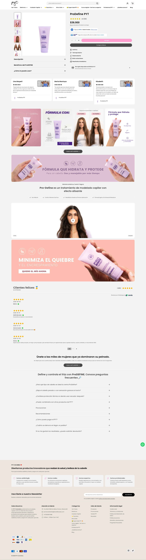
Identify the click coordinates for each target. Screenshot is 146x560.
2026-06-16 (16, 313)
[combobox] (73, 3)
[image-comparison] (73, 220)
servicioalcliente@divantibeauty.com (54, 512)
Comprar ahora (101, 45)
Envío (71, 25)
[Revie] (129, 295)
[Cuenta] (127, 3)
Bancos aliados (100, 35)
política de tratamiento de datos (107, 498)
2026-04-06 (17, 338)
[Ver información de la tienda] (130, 68)
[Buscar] (97, 3)
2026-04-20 (17, 326)
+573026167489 (48, 514)
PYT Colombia (19, 556)
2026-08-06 (17, 302)
